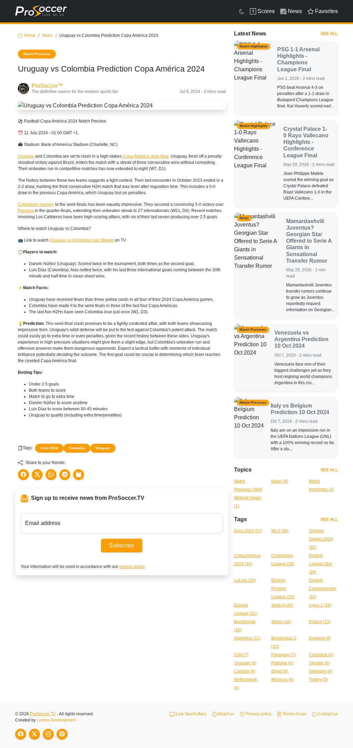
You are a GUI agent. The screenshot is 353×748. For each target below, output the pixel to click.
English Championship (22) (322, 588)
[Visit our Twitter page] (34, 734)
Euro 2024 (49, 448)
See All (329, 33)
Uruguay (26, 156)
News (47, 35)
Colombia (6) (321, 654)
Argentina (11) (247, 638)
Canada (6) (244, 671)
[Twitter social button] (37, 474)
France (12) (320, 621)
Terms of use (294, 714)
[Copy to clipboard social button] (78, 474)
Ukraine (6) (319, 663)
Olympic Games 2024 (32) (321, 539)
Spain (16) (281, 621)
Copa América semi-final (146, 156)
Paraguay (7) (283, 654)
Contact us (327, 714)
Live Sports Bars (190, 714)
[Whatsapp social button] (51, 474)
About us (225, 714)
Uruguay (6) (245, 663)
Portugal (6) (282, 663)
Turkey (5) (318, 679)
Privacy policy (257, 714)
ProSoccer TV (43, 714)
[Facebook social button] (23, 474)
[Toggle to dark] (241, 11)
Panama (26, 210)
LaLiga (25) (245, 580)
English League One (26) (320, 564)
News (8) (279, 481)
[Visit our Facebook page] (20, 734)
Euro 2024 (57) (248, 530)
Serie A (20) (282, 605)
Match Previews (36, 54)
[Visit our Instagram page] (48, 734)
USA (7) (241, 654)
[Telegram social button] (64, 474)
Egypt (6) (279, 671)
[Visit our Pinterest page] (62, 734)
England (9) (320, 638)
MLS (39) (280, 530)
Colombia (77, 448)
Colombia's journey (36, 204)
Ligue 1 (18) (320, 605)
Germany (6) (320, 671)
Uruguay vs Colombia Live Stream (82, 240)
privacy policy (132, 566)
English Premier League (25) (282, 588)
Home (30, 35)
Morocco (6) (282, 679)
